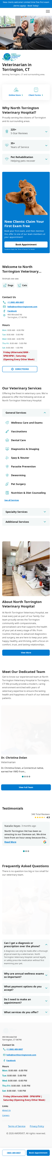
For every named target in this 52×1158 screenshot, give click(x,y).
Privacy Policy (37, 1126)
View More (26, 652)
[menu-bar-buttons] (48, 11)
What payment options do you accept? (23, 988)
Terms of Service (16, 1126)
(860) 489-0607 (14, 1152)
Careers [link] (5, 1115)
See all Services (11, 500)
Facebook (11, 1060)
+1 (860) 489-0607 (14, 1049)
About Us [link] (6, 1110)
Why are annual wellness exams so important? (24, 975)
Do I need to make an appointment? (17, 1001)
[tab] (23, 776)
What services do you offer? (21, 1012)
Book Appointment (38, 1152)
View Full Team (26, 787)
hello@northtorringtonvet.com (21, 1055)
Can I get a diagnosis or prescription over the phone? (22, 944)
